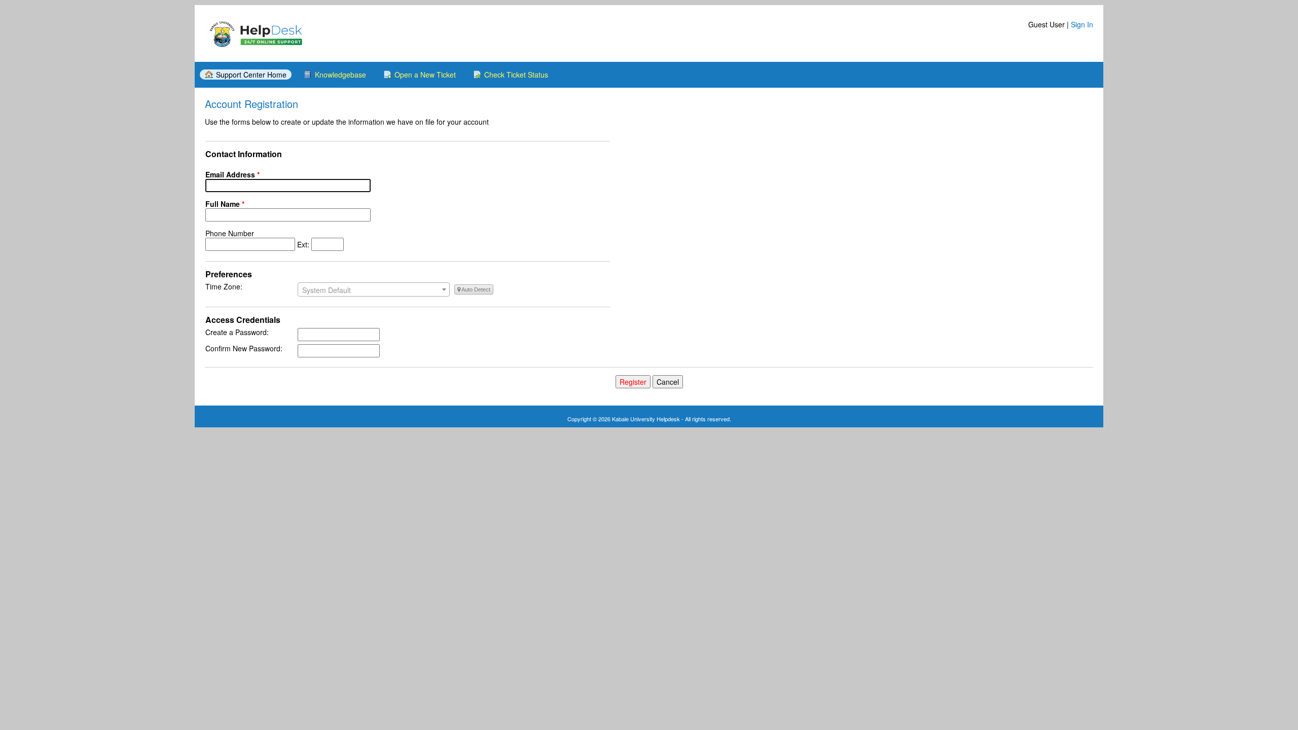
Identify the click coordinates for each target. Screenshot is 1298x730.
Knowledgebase (340, 74)
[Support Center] (255, 33)
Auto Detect (475, 289)
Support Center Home (251, 74)
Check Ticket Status (516, 74)
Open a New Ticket (425, 74)
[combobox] (374, 289)
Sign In (1082, 24)
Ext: (258, 238)
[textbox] (373, 290)
